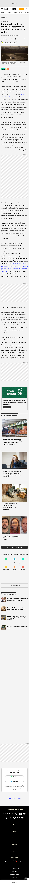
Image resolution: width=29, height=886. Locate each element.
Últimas (9, 12)
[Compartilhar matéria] (7, 39)
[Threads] (10, 818)
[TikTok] (6, 818)
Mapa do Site (14, 877)
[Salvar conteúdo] (11, 39)
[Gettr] (18, 818)
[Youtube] (24, 814)
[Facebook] (8, 814)
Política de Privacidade (14, 868)
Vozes (15, 12)
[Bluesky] (22, 818)
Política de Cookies (14, 874)
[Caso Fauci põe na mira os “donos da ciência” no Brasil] (14, 525)
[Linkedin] (20, 814)
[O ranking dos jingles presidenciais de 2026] (3, 627)
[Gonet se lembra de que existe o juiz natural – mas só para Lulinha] (3, 608)
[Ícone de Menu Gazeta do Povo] (2, 9)
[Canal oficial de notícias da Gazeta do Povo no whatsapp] (5, 814)
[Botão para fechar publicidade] (28, 879)
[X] (12, 814)
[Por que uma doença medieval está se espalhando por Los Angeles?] (14, 493)
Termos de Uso (14, 871)
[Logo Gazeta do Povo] (10, 9)
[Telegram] (14, 818)
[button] (14, 586)
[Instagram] (16, 814)
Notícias (3, 12)
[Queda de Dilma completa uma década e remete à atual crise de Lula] (3, 599)
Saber (20, 12)
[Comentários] (3, 39)
